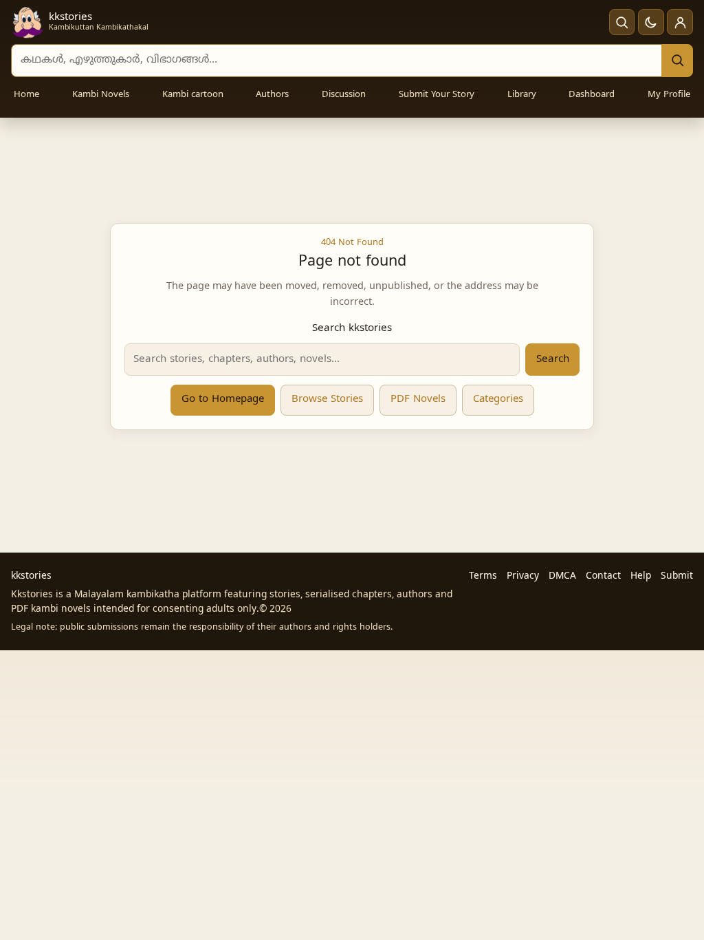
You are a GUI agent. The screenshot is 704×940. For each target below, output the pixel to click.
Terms (483, 576)
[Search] (677, 60)
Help (640, 576)
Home (26, 94)
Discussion (344, 94)
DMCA (562, 576)
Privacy (523, 576)
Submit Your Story (436, 94)
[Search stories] (622, 22)
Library (521, 94)
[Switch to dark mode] (651, 22)
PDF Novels (418, 399)
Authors (272, 94)
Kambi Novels (100, 94)
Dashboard (592, 94)
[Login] (680, 22)
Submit (677, 576)
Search (552, 359)
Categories (498, 399)
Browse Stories (327, 399)
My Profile (669, 94)
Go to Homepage (223, 399)
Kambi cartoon (192, 94)
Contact (603, 576)
